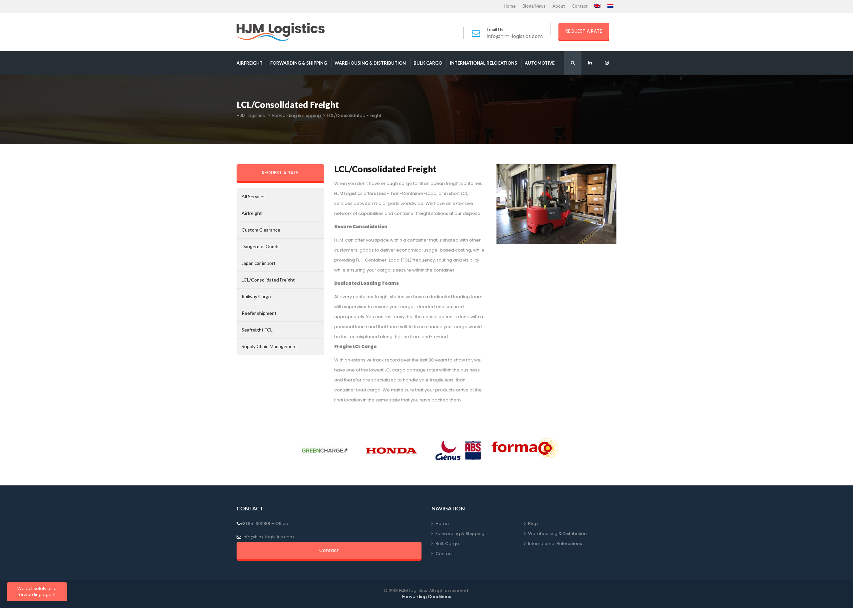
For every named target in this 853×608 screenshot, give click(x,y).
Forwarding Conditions (426, 596)
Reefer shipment (259, 313)
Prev (302, 450)
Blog (533, 523)
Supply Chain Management (269, 346)
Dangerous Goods (261, 246)
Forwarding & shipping (298, 63)
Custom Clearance (261, 230)
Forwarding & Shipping (459, 533)
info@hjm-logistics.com (515, 36)
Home (509, 6)
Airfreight (250, 63)
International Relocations (483, 63)
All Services (254, 196)
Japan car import (259, 263)
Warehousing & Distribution (370, 63)
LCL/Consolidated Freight (268, 280)
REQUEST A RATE (583, 31)
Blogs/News (533, 6)
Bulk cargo (428, 63)
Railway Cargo (256, 296)
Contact (579, 6)
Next (551, 450)
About (558, 6)
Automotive (539, 63)
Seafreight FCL (257, 329)
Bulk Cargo (447, 543)
